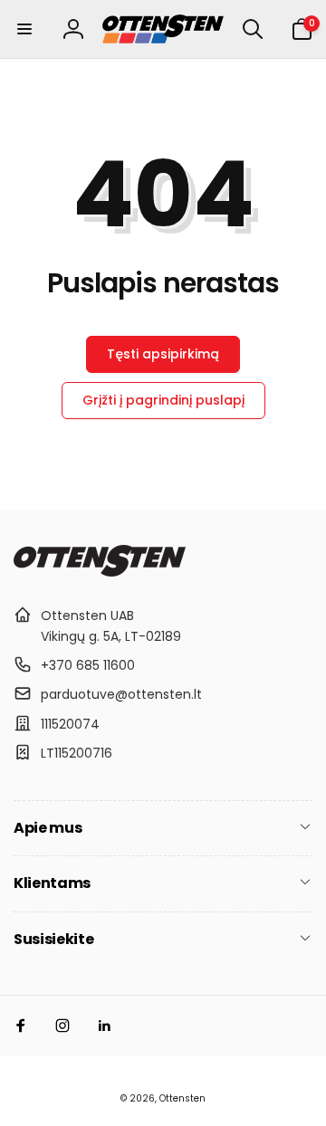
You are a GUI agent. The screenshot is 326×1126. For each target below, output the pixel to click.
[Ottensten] (100, 571)
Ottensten (182, 1098)
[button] (24, 29)
